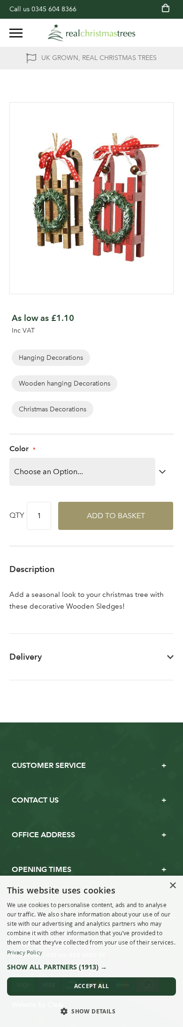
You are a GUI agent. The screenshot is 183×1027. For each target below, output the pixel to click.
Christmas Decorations (52, 409)
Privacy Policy (24, 952)
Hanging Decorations (51, 358)
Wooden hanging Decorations (64, 383)
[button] (91, 967)
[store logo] (91, 32)
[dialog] (91, 951)
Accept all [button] (91, 986)
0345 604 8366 (53, 9)
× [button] (172, 885)
